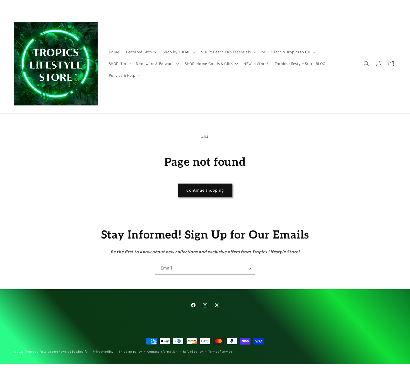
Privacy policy (103, 351)
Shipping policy (130, 351)
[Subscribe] (249, 268)
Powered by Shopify (73, 351)
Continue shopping (205, 190)
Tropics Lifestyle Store (41, 351)
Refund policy (193, 351)
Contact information (162, 351)
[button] (141, 52)
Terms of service (220, 351)
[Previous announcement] (130, 7)
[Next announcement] (279, 7)
